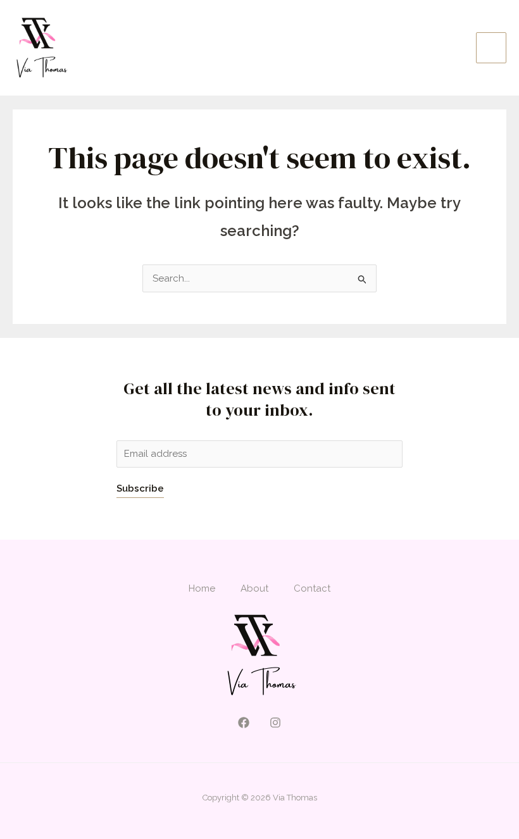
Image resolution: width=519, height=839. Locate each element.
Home (202, 588)
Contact (312, 588)
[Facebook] (243, 722)
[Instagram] (275, 722)
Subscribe (140, 488)
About (254, 588)
